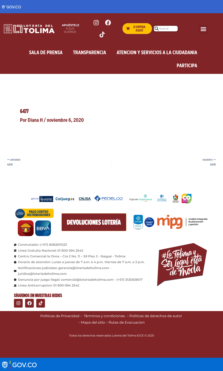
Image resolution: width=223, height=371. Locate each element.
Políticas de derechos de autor (156, 316)
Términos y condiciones (104, 316)
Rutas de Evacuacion (127, 322)
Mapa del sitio (93, 322)
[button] (203, 29)
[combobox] (166, 28)
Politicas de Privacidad (59, 316)
